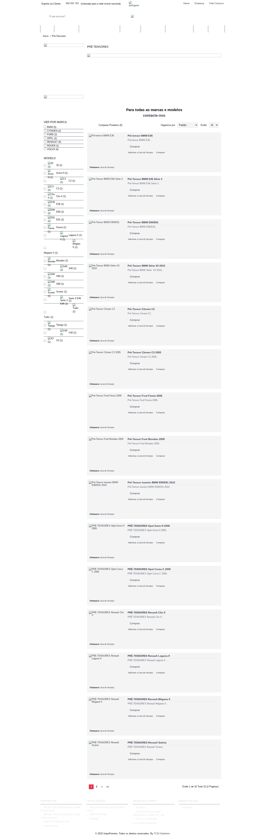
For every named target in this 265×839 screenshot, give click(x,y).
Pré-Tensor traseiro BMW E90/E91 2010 (151, 482)
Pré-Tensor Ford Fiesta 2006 (145, 395)
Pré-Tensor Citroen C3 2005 (144, 352)
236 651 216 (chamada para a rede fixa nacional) (60, 809)
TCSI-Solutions (162, 833)
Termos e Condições (146, 818)
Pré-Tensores (59, 36)
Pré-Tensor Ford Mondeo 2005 (146, 439)
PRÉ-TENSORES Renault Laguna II (149, 655)
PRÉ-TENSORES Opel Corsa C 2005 (149, 569)
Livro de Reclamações (144, 823)
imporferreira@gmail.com (57, 821)
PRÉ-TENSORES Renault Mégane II (149, 699)
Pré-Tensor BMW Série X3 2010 (146, 265)
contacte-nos (154, 115)
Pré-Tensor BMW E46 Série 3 (145, 179)
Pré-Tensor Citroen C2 (141, 309)
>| (107, 786)
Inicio (45, 36)
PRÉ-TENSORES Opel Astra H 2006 (149, 525)
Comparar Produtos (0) (110, 125)
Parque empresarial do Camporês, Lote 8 (106, 809)
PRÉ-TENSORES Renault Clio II (146, 612)
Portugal (94, 818)
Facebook (187, 807)
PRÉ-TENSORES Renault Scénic (147, 742)
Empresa (140, 807)
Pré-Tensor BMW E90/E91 (143, 222)
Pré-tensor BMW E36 (140, 135)
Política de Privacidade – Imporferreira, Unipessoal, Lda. (149, 813)
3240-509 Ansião (98, 814)
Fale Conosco (51, 825)
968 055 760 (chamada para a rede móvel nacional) (60, 816)
